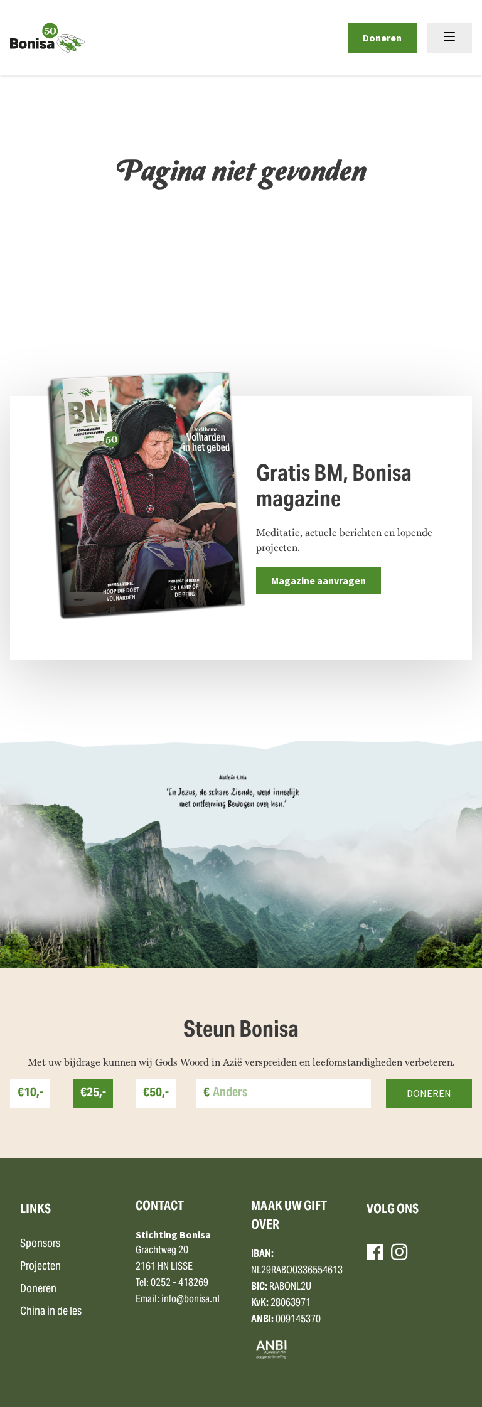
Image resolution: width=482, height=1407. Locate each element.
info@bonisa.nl (190, 1299)
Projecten (40, 1267)
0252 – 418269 (179, 1283)
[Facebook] (375, 1252)
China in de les (51, 1312)
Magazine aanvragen (318, 580)
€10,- (30, 1093)
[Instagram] (399, 1252)
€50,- (156, 1093)
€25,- (93, 1093)
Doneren (382, 37)
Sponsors (40, 1244)
